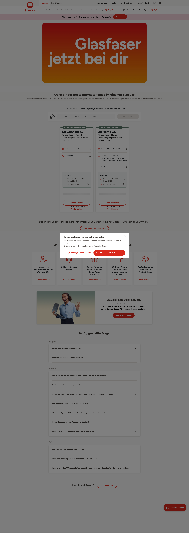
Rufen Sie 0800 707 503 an (111, 253)
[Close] (125, 236)
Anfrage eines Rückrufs (81, 253)
